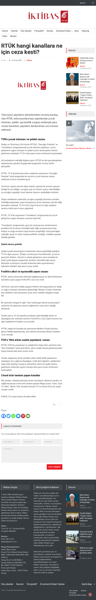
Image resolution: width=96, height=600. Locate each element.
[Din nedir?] (80, 131)
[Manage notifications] (90, 595)
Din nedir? (70, 145)
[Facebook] (3, 416)
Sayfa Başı (87, 584)
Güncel (5, 31)
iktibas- (29, 60)
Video (4, 36)
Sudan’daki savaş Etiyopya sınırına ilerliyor (87, 60)
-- (6, 60)
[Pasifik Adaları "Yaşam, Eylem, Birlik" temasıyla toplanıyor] (72, 98)
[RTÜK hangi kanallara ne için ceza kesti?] (31, 85)
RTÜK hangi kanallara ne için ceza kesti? (31, 48)
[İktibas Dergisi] (48, 19)
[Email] (28, 416)
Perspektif (39, 31)
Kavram (50, 31)
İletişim (13, 36)
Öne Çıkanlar (26, 31)
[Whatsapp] (13, 416)
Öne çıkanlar (7, 584)
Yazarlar (14, 31)
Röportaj (85, 31)
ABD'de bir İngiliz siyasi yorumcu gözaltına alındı (86, 550)
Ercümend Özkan (63, 31)
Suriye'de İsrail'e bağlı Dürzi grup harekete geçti (86, 534)
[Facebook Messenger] (18, 416)
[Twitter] (8, 416)
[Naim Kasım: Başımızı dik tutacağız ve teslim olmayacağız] (72, 79)
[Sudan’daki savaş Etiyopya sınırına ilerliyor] (72, 63)
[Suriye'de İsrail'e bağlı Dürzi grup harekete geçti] (72, 537)
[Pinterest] (23, 416)
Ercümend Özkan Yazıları (52, 584)
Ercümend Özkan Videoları (75, 148)
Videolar (89, 148)
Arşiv (76, 31)
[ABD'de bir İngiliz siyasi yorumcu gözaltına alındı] (72, 553)
